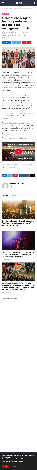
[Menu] (3, 3)
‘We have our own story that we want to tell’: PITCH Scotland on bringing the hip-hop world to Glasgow (18, 254)
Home (3, 8)
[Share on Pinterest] (26, 42)
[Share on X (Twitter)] (16, 42)
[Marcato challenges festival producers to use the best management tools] (18, 57)
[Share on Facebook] (6, 42)
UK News (5, 13)
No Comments (23, 35)
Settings (14, 466)
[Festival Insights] (19, 3)
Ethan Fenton (13, 167)
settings (21, 462)
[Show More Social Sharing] (33, 42)
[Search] (34, 3)
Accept (5, 466)
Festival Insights (12, 32)
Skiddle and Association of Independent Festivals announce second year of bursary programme (18, 223)
